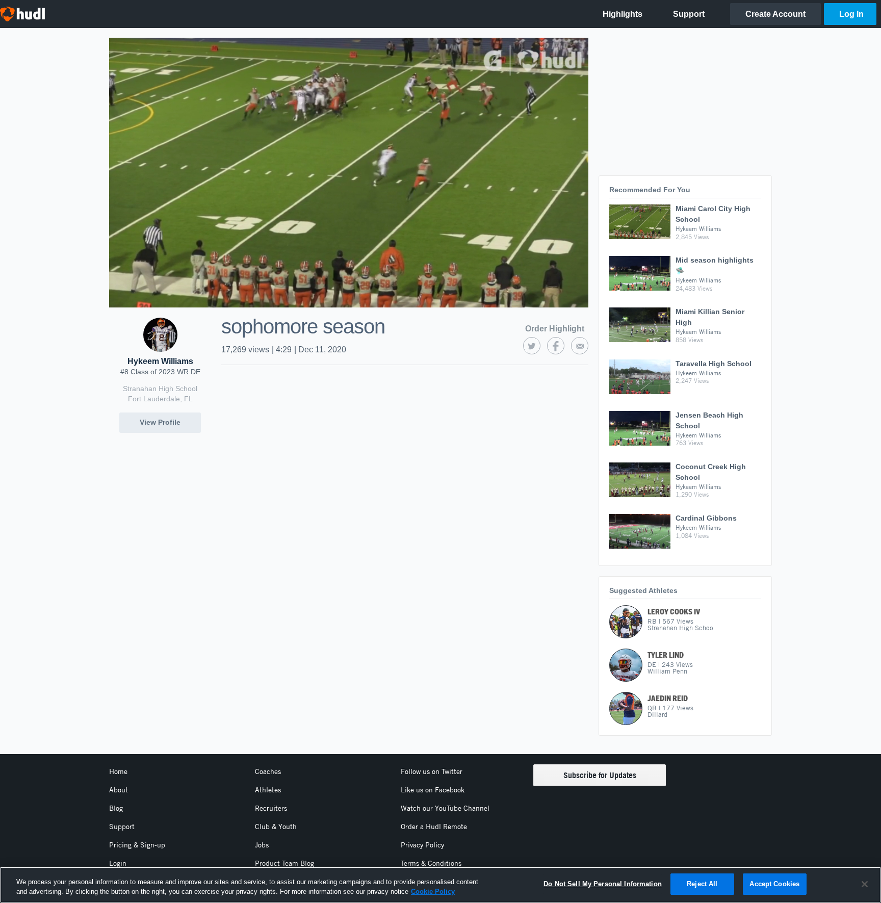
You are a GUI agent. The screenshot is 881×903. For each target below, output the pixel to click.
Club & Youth (276, 826)
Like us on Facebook (432, 790)
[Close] (864, 884)
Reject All (702, 884)
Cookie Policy (433, 892)
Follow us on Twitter (431, 771)
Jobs (262, 845)
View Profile (160, 422)
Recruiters (271, 808)
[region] (440, 885)
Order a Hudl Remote (434, 826)
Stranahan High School (160, 388)
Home (118, 771)
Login (117, 863)
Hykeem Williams (160, 361)
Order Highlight (554, 328)
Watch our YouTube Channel (445, 808)
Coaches (268, 771)
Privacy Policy (422, 845)
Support (122, 826)
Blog (116, 808)
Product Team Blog (284, 863)
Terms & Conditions (431, 863)
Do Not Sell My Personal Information (602, 884)
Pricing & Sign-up (137, 845)
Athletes (268, 790)
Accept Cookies (774, 884)
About (118, 790)
